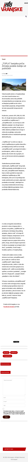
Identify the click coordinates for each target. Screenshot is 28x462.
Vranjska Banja (7, 356)
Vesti (3, 59)
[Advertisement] (14, 35)
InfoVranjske (10, 457)
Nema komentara (5, 364)
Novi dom (6, 352)
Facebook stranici (8, 306)
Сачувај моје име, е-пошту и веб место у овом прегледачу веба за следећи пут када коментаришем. (14, 412)
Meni (25, 3)
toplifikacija (14, 352)
